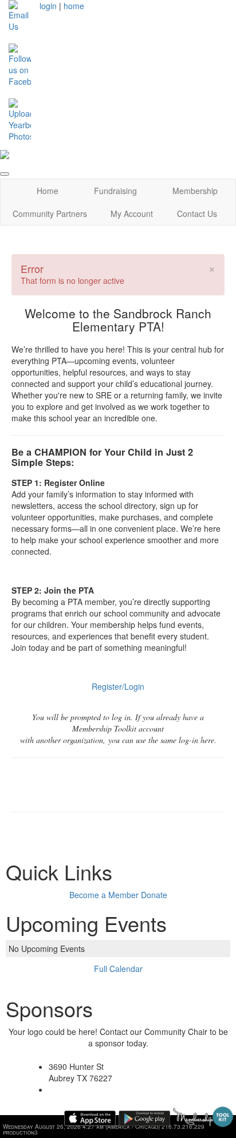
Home (47, 190)
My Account (132, 213)
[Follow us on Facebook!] (20, 64)
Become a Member (104, 894)
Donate (154, 894)
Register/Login (118, 686)
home (74, 5)
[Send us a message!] (20, 15)
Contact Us (197, 213)
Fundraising (115, 190)
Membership (195, 190)
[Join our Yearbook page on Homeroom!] (20, 119)
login (48, 5)
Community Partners (50, 213)
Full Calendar (118, 968)
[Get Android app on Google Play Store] (144, 1118)
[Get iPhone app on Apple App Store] (90, 1118)
